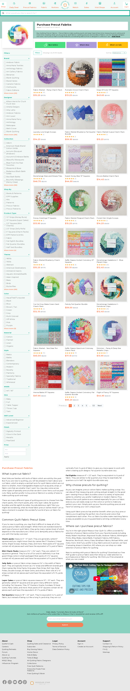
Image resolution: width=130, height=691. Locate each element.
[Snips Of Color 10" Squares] (112, 72)
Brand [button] (6, 58)
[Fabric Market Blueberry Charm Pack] (48, 242)
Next (100, 406)
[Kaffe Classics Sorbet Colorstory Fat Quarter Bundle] (80, 375)
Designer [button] (8, 97)
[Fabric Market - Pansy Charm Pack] (48, 72)
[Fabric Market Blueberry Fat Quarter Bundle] (80, 114)
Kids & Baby (32, 655)
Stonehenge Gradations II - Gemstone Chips (108, 305)
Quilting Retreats (9, 649)
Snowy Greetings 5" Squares (44, 218)
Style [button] (6, 350)
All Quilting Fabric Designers (39, 660)
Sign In (80, 644)
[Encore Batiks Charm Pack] (112, 158)
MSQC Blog (6, 660)
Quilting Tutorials (9, 658)
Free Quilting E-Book (36, 673)
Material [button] (7, 333)
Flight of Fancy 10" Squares (108, 392)
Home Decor (32, 652)
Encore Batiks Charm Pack (108, 176)
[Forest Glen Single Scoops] (112, 200)
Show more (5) (10, 328)
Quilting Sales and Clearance (39, 644)
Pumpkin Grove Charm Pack (76, 90)
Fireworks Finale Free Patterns (36, 670)
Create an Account (85, 647)
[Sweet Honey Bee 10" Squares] (80, 158)
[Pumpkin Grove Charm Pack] (80, 72)
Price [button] (6, 445)
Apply (6, 457)
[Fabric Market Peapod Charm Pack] (80, 200)
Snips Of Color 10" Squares (107, 90)
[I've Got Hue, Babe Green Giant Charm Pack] (48, 287)
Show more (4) (10, 250)
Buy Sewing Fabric (35, 649)
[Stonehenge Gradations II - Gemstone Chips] (112, 287)
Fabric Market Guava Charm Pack (111, 132)
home (39, 27)
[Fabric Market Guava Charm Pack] (112, 114)
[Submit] (3, 13)
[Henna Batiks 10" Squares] (48, 375)
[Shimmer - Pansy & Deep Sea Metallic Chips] (112, 331)
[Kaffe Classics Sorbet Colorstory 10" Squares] (80, 242)
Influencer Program (10, 663)
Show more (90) (10, 135)
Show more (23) (10, 93)
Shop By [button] (7, 189)
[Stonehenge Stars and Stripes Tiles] (48, 158)
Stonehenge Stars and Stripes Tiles (47, 176)
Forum (5, 652)
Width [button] (6, 387)
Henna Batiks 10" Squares (43, 392)
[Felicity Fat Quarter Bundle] (80, 287)
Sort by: (109, 53)
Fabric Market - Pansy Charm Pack (47, 90)
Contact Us (107, 644)
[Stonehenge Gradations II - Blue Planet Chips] (112, 242)
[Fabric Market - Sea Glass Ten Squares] (48, 331)
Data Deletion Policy (60, 649)
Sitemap (106, 652)
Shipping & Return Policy (113, 647)
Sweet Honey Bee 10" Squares (77, 176)
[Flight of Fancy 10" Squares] (112, 375)
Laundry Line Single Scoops (44, 132)
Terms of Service (59, 647)
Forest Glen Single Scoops (107, 218)
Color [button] (6, 294)
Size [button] (6, 395)
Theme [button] (7, 254)
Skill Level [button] (8, 416)
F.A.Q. (105, 649)
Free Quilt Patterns (35, 666)
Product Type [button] (10, 213)
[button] (3, 5)
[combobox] (65, 13)
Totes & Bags (32, 658)
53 (94, 406)
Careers (5, 647)
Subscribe (31, 647)
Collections (31, 663)
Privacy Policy (58, 644)
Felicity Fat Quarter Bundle (76, 304)
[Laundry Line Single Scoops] (48, 114)
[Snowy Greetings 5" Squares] (48, 200)
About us (6, 655)
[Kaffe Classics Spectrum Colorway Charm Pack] (80, 331)
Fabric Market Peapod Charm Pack (79, 218)
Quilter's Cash (7, 644)
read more (116, 36)
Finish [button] (6, 427)
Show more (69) (10, 289)
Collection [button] (8, 139)
